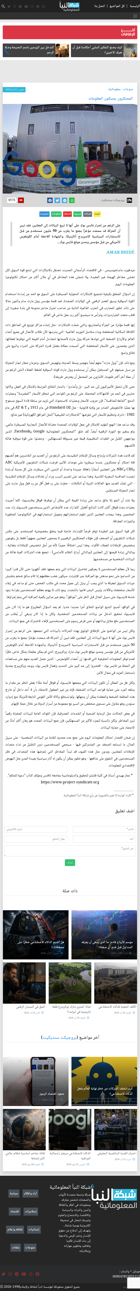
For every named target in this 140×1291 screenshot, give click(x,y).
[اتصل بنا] (43, 7)
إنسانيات (33, 1229)
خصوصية (44, 214)
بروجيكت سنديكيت (59, 1038)
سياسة (14, 1193)
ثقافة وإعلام (15, 1229)
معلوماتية (114, 89)
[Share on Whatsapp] (72, 200)
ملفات (16, 1247)
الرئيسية (135, 6)
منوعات (128, 89)
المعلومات (56, 214)
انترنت (97, 214)
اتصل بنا (99, 6)
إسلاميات (31, 1211)
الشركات (87, 214)
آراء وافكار (30, 1193)
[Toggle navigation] (135, 16)
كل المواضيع (117, 6)
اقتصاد (14, 1211)
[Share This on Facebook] (50, 200)
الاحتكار (67, 214)
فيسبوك (77, 214)
